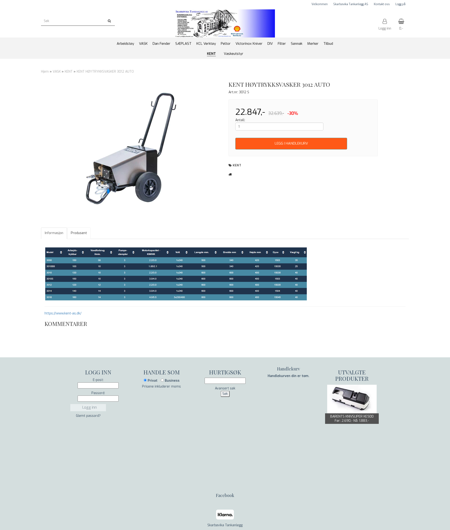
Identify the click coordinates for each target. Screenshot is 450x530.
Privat (152, 380)
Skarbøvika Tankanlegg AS (350, 4)
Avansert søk (225, 388)
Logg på (400, 4)
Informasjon (54, 233)
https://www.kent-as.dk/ (63, 313)
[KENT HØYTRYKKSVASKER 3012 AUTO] (131, 151)
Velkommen (319, 4)
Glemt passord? (88, 416)
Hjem (45, 71)
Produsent (79, 233)
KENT (69, 71)
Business (172, 380)
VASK (57, 71)
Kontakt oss (382, 4)
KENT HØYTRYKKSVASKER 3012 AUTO (105, 71)
